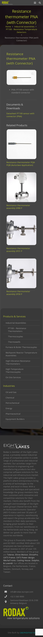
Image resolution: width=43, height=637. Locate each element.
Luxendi (9, 563)
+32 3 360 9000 (17, 596)
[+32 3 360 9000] (6, 596)
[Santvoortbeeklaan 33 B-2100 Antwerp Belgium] (6, 601)
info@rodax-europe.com (21, 591)
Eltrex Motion (21, 554)
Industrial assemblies (24, 26)
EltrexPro (33, 554)
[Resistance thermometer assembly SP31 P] (21, 230)
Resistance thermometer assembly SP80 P (18, 206)
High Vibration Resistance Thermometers (18, 362)
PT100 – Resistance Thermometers (17, 329)
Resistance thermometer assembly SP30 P (18, 292)
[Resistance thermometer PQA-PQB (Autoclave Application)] (21, 144)
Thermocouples (15, 336)
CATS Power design (25, 557)
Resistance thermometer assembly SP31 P (18, 249)
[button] (35, 3)
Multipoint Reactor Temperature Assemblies (21, 354)
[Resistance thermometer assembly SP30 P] (21, 273)
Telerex (10, 554)
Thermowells (14, 342)
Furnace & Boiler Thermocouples (21, 347)
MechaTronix (9, 560)
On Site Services (13, 377)
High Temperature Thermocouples (14, 370)
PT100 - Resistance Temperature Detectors (21, 30)
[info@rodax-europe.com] (6, 591)
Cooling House (23, 560)
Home (8, 26)
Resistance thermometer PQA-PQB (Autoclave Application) (20, 163)
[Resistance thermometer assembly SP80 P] (21, 187)
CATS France (9, 557)
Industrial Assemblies (16, 323)
